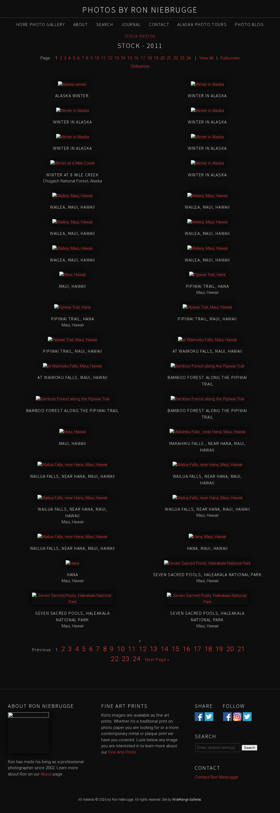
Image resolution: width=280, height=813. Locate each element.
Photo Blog (249, 24)
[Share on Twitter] (209, 717)
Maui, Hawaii (72, 286)
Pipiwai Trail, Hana (207, 286)
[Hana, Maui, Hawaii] (207, 536)
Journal (131, 24)
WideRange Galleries (186, 799)
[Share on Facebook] (199, 717)
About (80, 24)
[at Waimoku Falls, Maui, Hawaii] (207, 339)
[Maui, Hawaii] (72, 274)
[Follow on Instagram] (237, 717)
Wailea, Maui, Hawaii (72, 207)
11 (103, 58)
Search (104, 24)
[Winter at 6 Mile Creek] (72, 163)
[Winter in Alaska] (207, 84)
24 (188, 58)
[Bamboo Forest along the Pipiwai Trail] (207, 366)
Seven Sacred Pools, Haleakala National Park (207, 574)
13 (116, 58)
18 (149, 58)
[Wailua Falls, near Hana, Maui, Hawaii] (72, 464)
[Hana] (72, 563)
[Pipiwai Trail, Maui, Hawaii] (207, 307)
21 (169, 58)
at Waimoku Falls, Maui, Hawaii (208, 351)
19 (156, 58)
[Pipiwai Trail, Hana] (207, 274)
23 (182, 58)
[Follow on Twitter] (247, 717)
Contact (159, 24)
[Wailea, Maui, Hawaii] (72, 195)
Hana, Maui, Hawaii (207, 548)
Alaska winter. (72, 95)
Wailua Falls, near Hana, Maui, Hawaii (72, 476)
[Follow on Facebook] (227, 717)
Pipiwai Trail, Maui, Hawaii (207, 318)
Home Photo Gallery (40, 24)
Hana (72, 574)
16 (136, 58)
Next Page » (157, 659)
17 (143, 58)
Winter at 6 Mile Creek (72, 174)
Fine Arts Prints (122, 752)
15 (129, 58)
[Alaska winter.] (72, 84)
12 (110, 58)
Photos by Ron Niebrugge (140, 9)
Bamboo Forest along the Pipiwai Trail (72, 410)
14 (123, 58)
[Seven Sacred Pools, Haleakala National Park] (207, 563)
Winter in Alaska (207, 95)
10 (97, 58)
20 (162, 58)
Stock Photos (140, 36)
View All (206, 58)
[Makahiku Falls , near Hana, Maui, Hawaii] (208, 431)
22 (175, 58)
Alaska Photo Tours (202, 24)
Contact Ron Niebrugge (216, 777)
